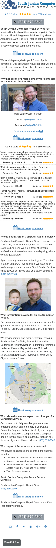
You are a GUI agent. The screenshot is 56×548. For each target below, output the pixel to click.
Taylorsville (32, 355)
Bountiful (31, 341)
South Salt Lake (16, 355)
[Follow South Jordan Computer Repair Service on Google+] (38, 526)
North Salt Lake (17, 351)
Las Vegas (25, 329)
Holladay (5, 348)
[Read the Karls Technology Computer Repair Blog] (45, 526)
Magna (23, 348)
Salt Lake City (44, 351)
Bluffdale (20, 341)
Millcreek (42, 348)
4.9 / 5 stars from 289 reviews (28, 14)
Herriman (50, 345)
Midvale (32, 348)
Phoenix (4, 329)
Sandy (3, 355)
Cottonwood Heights (11, 345)
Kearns (15, 348)
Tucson (14, 329)
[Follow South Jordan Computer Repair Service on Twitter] (24, 526)
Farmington (38, 345)
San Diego (41, 329)
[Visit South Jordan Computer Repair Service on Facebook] (17, 526)
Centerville (43, 341)
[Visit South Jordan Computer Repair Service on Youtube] (31, 526)
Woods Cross (17, 358)
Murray (4, 351)
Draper (26, 345)
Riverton (30, 351)
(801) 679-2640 (33, 119)
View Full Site (11, 542)
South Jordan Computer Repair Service (21, 502)
